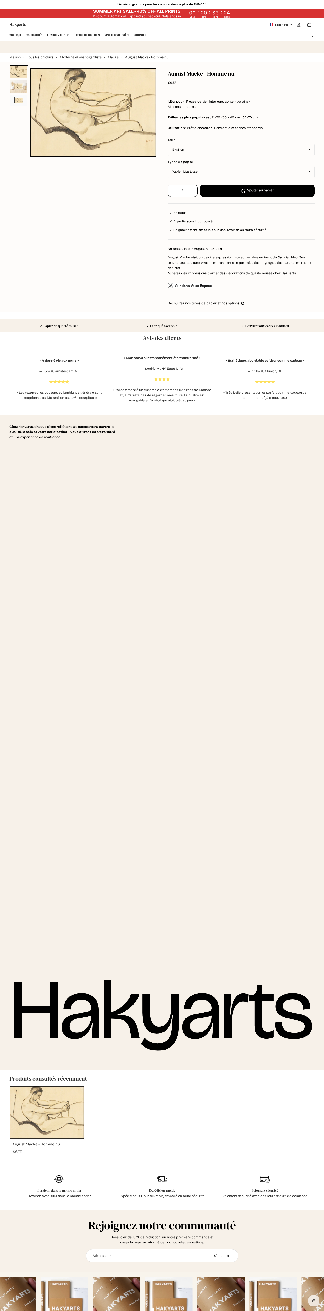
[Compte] (299, 24)
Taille (171, 140)
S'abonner (222, 1256)
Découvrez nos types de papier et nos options (204, 304)
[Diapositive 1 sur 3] (18, 72)
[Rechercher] (311, 35)
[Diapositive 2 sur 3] (18, 86)
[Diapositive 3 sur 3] (18, 100)
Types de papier (180, 162)
